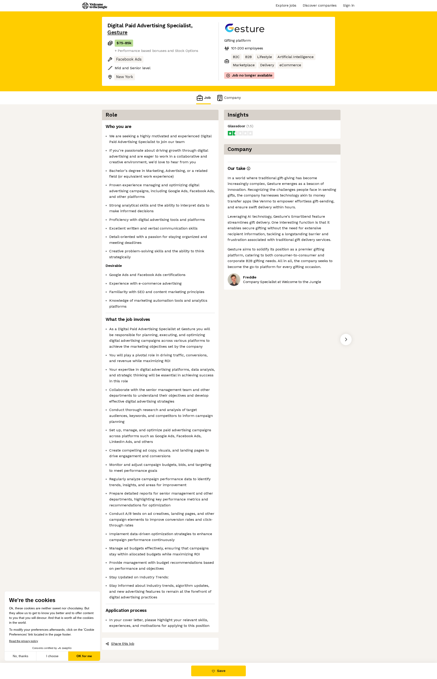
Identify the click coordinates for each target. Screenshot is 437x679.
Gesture (117, 32)
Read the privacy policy (23, 641)
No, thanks (20, 656)
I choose (52, 656)
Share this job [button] (122, 643)
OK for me (84, 656)
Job (207, 97)
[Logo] (94, 6)
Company (232, 97)
